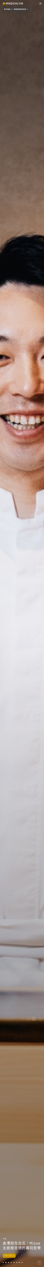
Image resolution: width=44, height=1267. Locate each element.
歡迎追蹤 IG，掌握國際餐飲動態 (15, 9)
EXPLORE (8, 1255)
